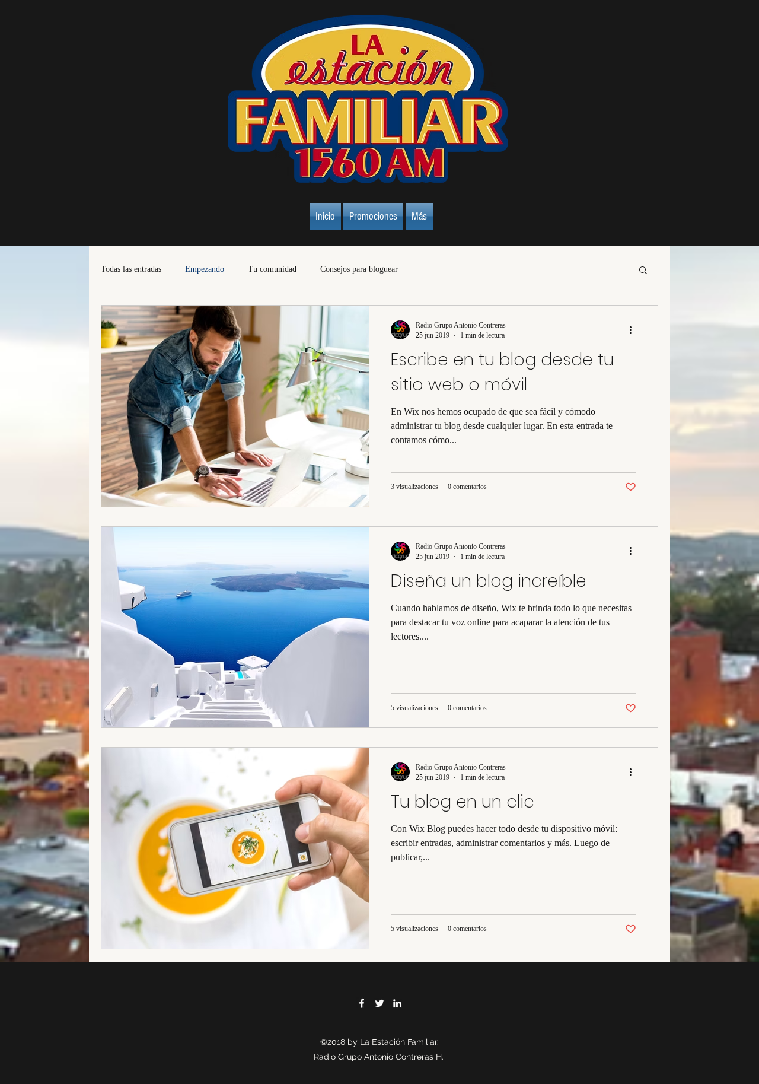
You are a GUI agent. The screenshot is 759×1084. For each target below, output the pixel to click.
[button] (643, 271)
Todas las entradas (131, 269)
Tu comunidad (272, 269)
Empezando (204, 269)
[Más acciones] (634, 330)
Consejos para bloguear (359, 269)
